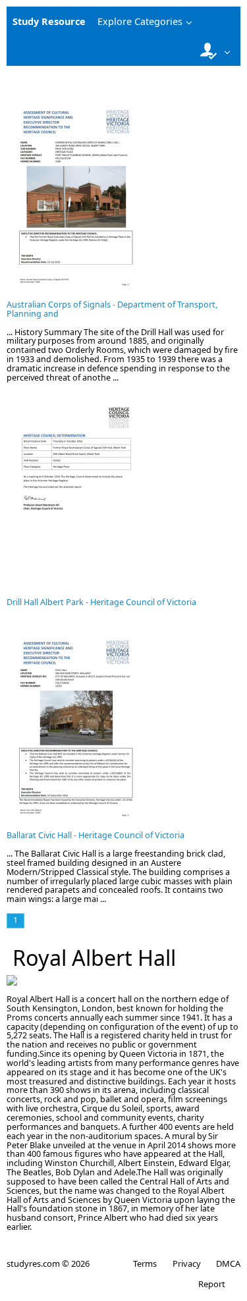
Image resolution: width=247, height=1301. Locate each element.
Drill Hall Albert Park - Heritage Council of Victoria (101, 602)
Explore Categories (139, 21)
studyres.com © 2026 (48, 1263)
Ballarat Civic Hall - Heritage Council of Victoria (95, 835)
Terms (145, 1263)
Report (211, 1284)
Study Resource (49, 21)
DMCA (228, 1263)
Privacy (186, 1263)
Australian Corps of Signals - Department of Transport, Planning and (112, 309)
